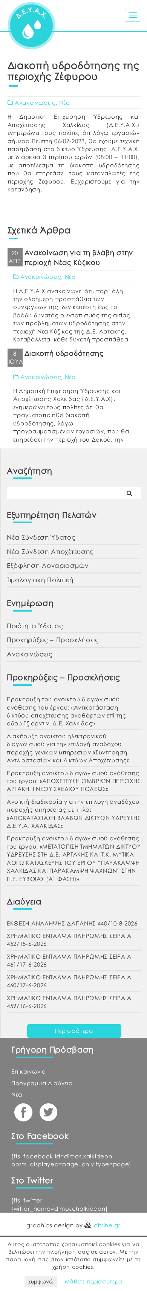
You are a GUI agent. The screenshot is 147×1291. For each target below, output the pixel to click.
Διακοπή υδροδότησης (64, 353)
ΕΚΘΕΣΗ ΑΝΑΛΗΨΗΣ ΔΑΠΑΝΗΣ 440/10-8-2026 (72, 923)
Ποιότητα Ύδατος (35, 626)
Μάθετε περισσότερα (94, 1281)
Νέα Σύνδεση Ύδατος (41, 537)
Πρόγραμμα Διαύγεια (42, 1083)
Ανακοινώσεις (35, 102)
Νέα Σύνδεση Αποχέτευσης (50, 551)
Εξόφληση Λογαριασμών (48, 565)
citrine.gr (107, 1225)
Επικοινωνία (28, 1071)
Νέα (64, 102)
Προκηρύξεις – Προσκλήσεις (53, 640)
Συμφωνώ (41, 1281)
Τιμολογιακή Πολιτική (40, 580)
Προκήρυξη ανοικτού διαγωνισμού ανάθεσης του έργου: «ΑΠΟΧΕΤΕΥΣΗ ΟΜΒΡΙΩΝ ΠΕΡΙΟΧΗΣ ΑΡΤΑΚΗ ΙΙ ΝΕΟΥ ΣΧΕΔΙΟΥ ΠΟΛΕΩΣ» (74, 780)
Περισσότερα (74, 1030)
